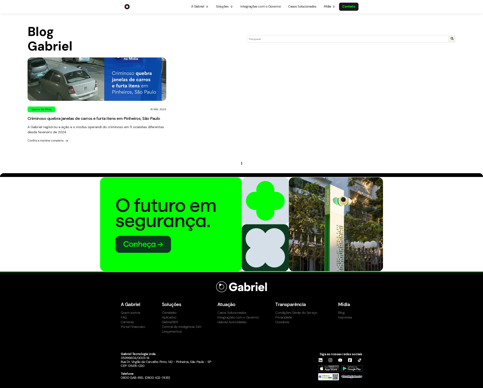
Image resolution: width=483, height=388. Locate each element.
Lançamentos (172, 331)
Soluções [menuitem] (222, 6)
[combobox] (348, 39)
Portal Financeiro (133, 326)
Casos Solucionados (231, 312)
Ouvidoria (282, 322)
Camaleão (169, 312)
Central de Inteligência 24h (181, 326)
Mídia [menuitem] (327, 6)
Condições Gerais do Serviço (296, 312)
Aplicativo (169, 317)
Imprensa (345, 317)
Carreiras (127, 322)
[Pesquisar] (452, 39)
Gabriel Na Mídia (41, 109)
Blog (341, 312)
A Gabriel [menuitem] (197, 6)
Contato (348, 6)
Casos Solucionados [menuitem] (302, 6)
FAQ (124, 317)
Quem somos (130, 312)
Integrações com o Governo (238, 317)
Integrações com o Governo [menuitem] (260, 6)
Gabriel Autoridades (231, 322)
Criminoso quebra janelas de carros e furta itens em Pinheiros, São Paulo (94, 118)
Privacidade (283, 317)
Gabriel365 (170, 322)
